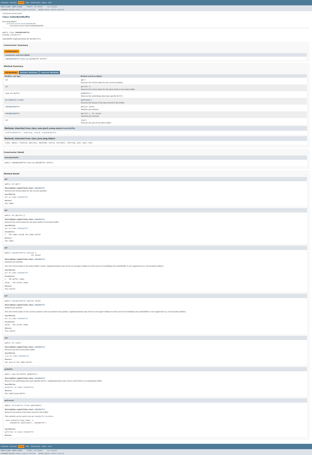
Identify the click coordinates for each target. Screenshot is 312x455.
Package (13, 3)
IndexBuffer (15, 35)
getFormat (85, 100)
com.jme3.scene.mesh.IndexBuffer (21, 24)
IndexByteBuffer (12, 59)
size (83, 120)
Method (32, 10)
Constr (25, 10)
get (82, 80)
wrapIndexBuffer (49, 132)
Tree (27, 3)
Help (50, 3)
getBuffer (85, 93)
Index (44, 3)
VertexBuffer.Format (14, 100)
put (82, 107)
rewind (37, 132)
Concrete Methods (49, 73)
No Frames (38, 7)
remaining (27, 132)
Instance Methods (28, 73)
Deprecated (35, 3)
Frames (30, 7)
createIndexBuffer (13, 132)
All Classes (52, 7)
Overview (5, 3)
